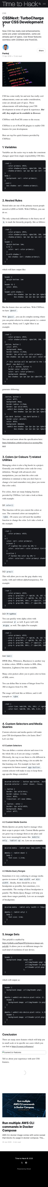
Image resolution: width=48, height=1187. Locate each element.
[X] (22, 1163)
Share (41, 51)
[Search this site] (40, 4)
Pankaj (5, 53)
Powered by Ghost (24, 1169)
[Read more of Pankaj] (5, 47)
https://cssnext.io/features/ (23, 1046)
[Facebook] (26, 1163)
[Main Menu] (44, 4)
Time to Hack (20, 1158)
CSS (4, 13)
